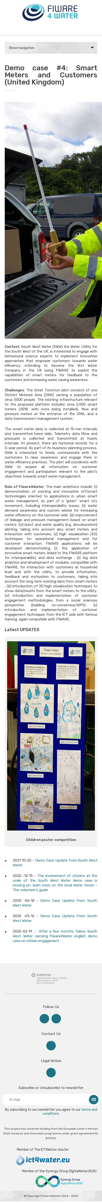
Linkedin (44, 1018)
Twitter (56, 1018)
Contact (51, 1045)
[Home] (51, 22)
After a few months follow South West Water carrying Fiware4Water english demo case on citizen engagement (55, 936)
